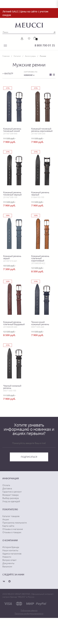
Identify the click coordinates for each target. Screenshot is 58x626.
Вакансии (7, 566)
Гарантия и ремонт (12, 491)
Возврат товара (10, 495)
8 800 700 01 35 (45, 45)
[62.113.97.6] (29, 24)
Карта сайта (8, 526)
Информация (10, 478)
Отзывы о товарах (11, 532)
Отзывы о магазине (12, 529)
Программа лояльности (14, 522)
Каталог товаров (10, 516)
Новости (6, 557)
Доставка (7, 488)
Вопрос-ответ (9, 560)
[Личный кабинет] (23, 38)
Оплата (6, 485)
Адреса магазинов (11, 553)
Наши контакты (10, 550)
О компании (10, 540)
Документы (8, 563)
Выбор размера (10, 498)
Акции (5, 519)
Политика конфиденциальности (29, 613)
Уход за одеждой (11, 501)
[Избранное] (29, 38)
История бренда (10, 547)
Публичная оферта (29, 610)
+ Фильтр (7, 73)
